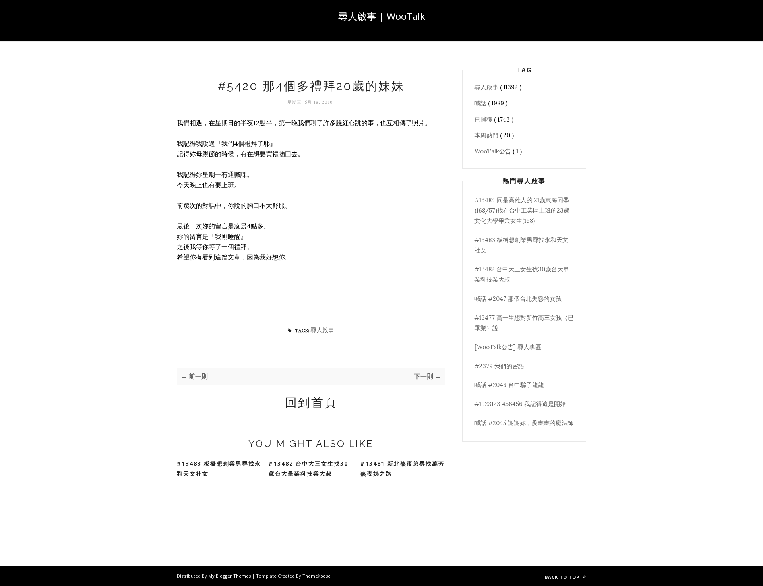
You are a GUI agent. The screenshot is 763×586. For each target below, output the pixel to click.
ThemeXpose (316, 576)
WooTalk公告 (493, 151)
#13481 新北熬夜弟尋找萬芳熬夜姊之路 (402, 468)
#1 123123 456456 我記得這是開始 (520, 404)
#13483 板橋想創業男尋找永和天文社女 (219, 468)
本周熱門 (487, 135)
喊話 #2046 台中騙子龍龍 (509, 385)
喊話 (481, 103)
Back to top (563, 577)
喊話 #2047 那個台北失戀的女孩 (518, 298)
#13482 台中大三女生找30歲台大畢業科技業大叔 (308, 468)
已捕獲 (484, 119)
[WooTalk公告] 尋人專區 (507, 347)
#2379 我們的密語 (499, 366)
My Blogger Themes (230, 576)
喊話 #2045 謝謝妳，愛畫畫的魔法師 (523, 423)
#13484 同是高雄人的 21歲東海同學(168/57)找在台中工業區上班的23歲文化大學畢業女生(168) (521, 210)
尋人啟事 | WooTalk (381, 16)
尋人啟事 (322, 330)
